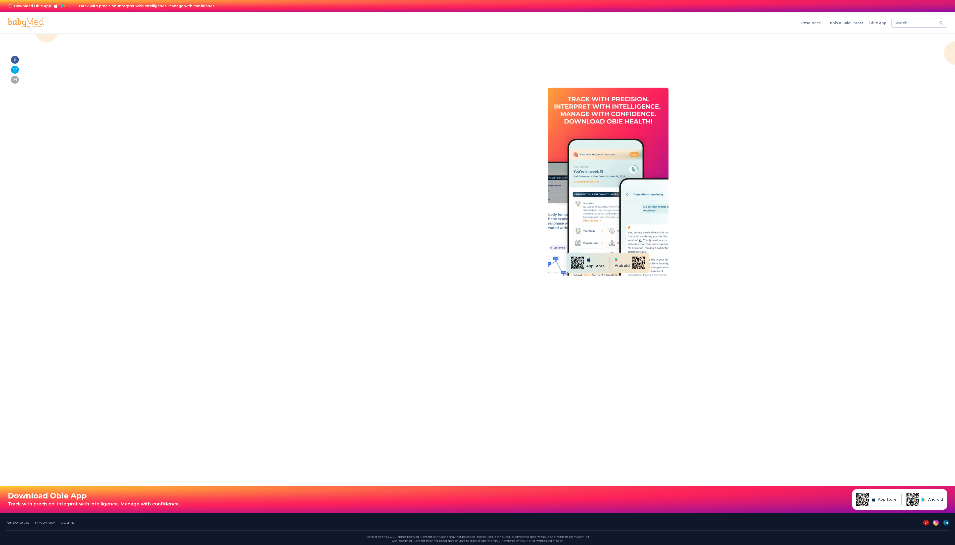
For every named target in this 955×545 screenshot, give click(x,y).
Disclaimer (68, 522)
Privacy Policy (45, 522)
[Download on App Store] (55, 5)
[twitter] (15, 70)
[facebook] (15, 60)
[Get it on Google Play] (63, 6)
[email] (15, 80)
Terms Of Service (17, 522)
